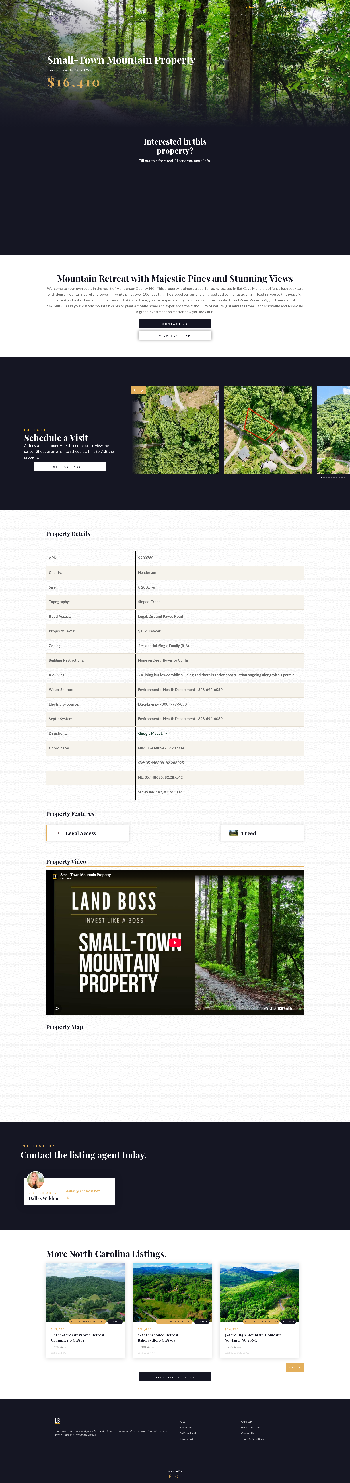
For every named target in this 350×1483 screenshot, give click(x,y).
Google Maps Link (153, 733)
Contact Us (279, 15)
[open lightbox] (175, 430)
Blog (260, 15)
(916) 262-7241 (278, 7)
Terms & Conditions (252, 1439)
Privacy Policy (187, 1439)
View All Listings (175, 1377)
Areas (244, 15)
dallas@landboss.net (256, 7)
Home (188, 15)
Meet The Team (250, 1427)
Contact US (175, 324)
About (228, 15)
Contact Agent (70, 466)
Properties (208, 15)
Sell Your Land (188, 1433)
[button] (134, 390)
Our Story (246, 1421)
